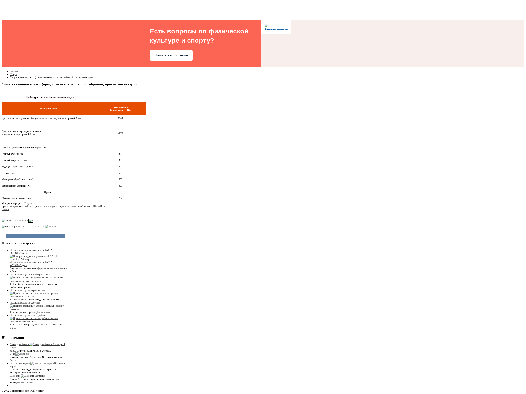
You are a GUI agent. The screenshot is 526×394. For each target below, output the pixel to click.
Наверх (5, 209)
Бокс (26, 353)
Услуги (13, 74)
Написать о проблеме (171, 55)
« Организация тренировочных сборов (60, 206)
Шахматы (40, 375)
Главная (14, 71)
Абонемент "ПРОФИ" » (92, 206)
